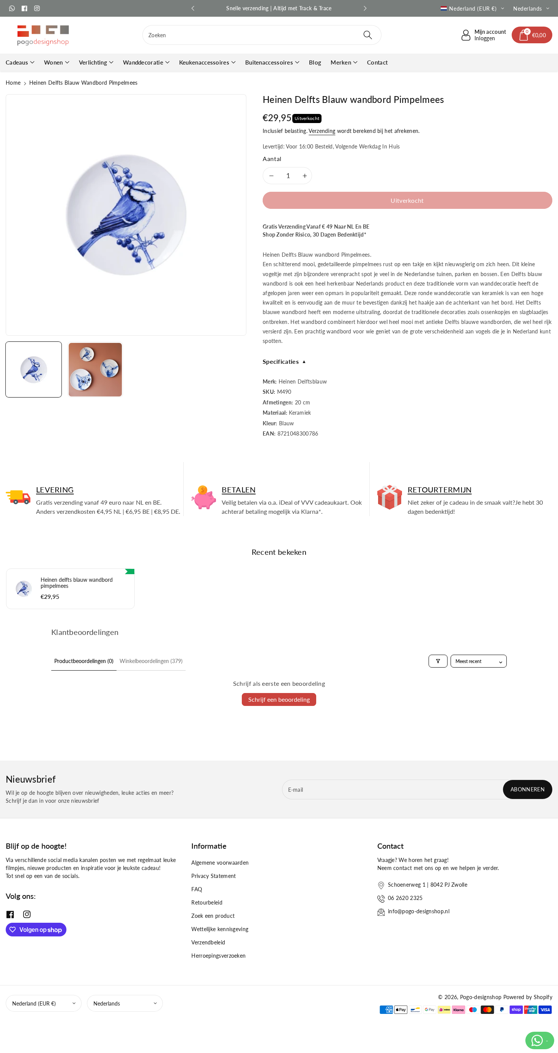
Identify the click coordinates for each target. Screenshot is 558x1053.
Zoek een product (213, 915)
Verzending (322, 131)
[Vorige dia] (193, 8)
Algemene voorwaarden (220, 862)
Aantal (272, 158)
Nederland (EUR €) (34, 1003)
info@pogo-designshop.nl (418, 911)
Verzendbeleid (208, 942)
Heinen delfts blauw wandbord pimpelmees (77, 583)
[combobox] (262, 34)
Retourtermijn (440, 489)
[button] (532, 35)
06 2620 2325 (405, 898)
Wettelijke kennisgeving (219, 929)
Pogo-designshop (481, 997)
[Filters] (438, 661)
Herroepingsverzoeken (218, 955)
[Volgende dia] (365, 8)
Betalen (238, 489)
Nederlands (106, 1003)
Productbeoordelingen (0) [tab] (83, 661)
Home (13, 82)
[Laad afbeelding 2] (95, 370)
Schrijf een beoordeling (279, 699)
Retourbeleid (206, 902)
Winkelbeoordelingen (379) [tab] (151, 661)
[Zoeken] (368, 34)
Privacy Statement (213, 876)
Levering (55, 489)
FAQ (196, 889)
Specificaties (284, 361)
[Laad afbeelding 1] (33, 370)
